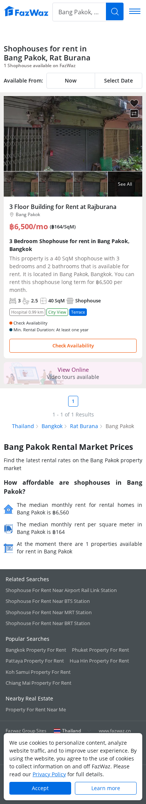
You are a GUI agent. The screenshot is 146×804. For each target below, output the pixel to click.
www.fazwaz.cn (115, 730)
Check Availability (73, 345)
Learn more (105, 788)
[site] (26, 11)
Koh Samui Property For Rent (38, 672)
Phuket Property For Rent (100, 649)
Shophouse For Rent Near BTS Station (48, 601)
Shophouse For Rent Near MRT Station (49, 612)
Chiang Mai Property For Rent (39, 682)
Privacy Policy (49, 774)
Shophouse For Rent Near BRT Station (48, 623)
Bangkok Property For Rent (36, 649)
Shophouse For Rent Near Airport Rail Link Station (61, 590)
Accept (40, 788)
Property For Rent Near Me (36, 709)
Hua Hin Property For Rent (99, 660)
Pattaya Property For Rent (35, 660)
